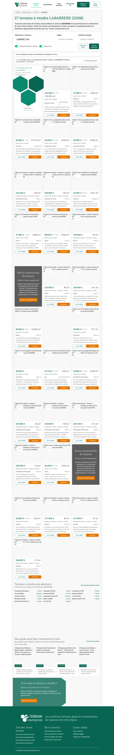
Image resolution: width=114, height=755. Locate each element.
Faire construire (59, 4)
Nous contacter (78, 731)
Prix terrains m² (70, 4)
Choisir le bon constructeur (52, 740)
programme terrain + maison (29, 46)
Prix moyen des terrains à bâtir (25, 740)
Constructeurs (47, 4)
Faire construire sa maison (52, 731)
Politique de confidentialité (81, 737)
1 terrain (39, 591)
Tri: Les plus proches (90, 61)
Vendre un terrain (83, 4)
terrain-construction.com (28, 110)
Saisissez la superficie (87, 39)
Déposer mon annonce (29, 700)
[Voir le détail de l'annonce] (57, 91)
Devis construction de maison (53, 734)
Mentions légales (78, 734)
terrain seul (47, 46)
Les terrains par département (25, 737)
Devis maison (95, 4)
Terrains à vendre (36, 4)
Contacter (64, 115)
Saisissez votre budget (66, 39)
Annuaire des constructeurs (24, 743)
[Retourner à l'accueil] (29, 718)
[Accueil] (21, 4)
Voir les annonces (94, 46)
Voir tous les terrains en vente (25, 734)
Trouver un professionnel (28, 300)
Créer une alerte (83, 46)
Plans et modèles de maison (53, 737)
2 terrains (39, 593)
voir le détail (50, 115)
